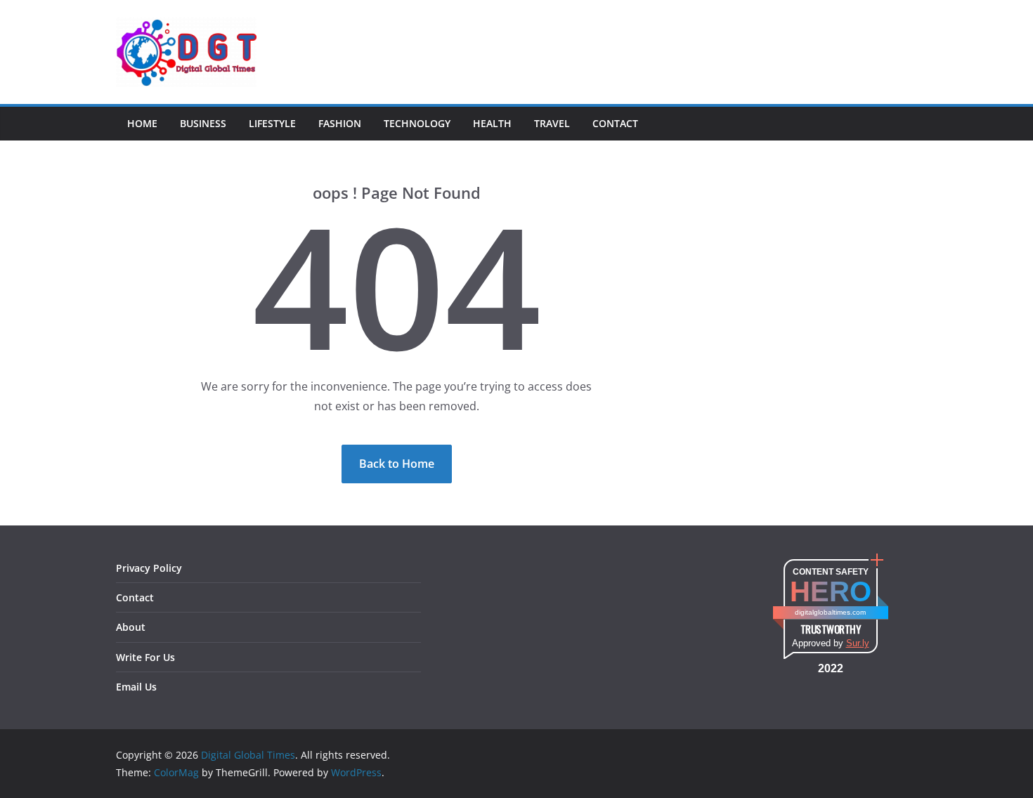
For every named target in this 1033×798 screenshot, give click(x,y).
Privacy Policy (149, 568)
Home (142, 123)
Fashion (339, 123)
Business (203, 123)
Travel (552, 123)
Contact (615, 123)
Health (492, 123)
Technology (417, 123)
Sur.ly (857, 643)
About (130, 627)
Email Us (136, 686)
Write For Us (145, 657)
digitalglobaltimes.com (830, 612)
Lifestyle (272, 123)
